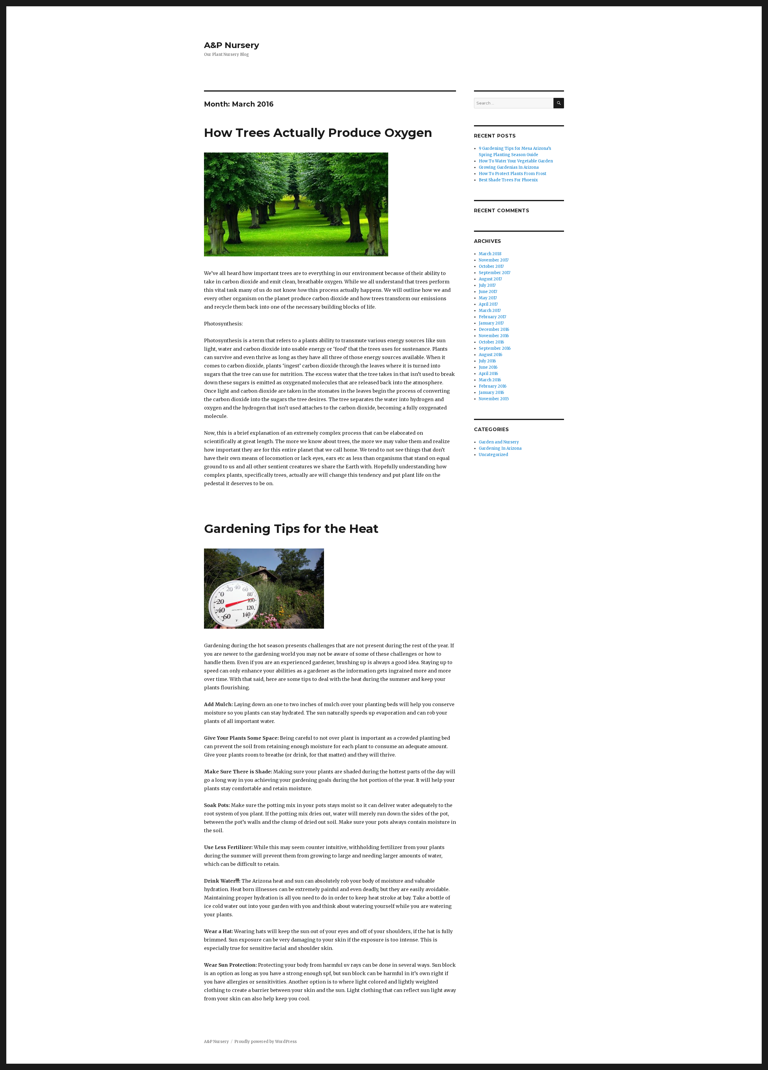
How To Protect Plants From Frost (512, 173)
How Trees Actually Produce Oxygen (318, 132)
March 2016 (490, 379)
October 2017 (491, 266)
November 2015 (494, 398)
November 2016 (494, 335)
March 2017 (490, 310)
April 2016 (488, 373)
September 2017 (494, 272)
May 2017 (488, 298)
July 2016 (487, 361)
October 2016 (491, 342)
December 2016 (494, 329)
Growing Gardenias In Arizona (509, 167)
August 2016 (490, 354)
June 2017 (488, 291)
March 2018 (490, 253)
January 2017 (491, 323)
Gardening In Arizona (500, 448)
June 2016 (488, 367)
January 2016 (491, 392)
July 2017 (487, 285)
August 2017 (490, 279)
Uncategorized (493, 454)
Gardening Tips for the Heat (291, 528)
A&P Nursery (231, 45)
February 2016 (492, 386)
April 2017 (488, 304)
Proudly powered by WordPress (265, 1041)
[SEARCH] (559, 103)
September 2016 (495, 348)
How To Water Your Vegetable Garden (516, 161)
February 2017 (492, 316)
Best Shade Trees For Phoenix (508, 180)
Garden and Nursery (499, 442)
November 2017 (493, 260)
